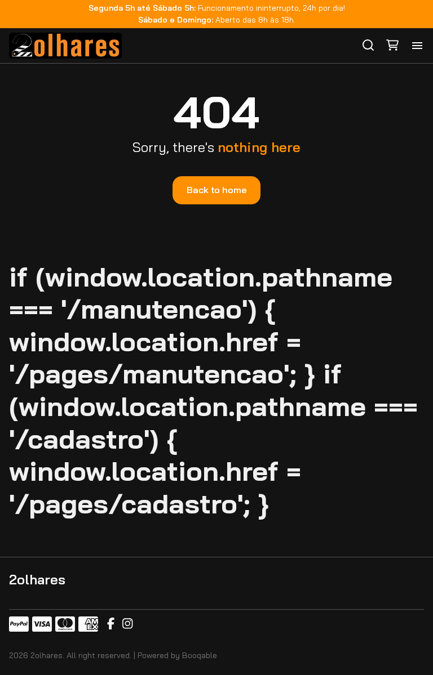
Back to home (216, 189)
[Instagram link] (127, 624)
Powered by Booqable (177, 655)
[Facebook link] (110, 624)
